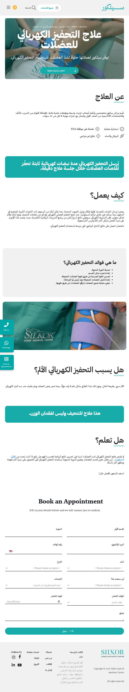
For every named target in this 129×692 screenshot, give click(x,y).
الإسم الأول (119, 528)
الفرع (59, 561)
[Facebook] (20, 657)
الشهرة (59, 528)
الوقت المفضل (118, 596)
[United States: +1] (8, 551)
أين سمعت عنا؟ (117, 578)
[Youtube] (19, 665)
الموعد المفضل (56, 596)
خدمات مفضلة (33, 652)
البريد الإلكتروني (117, 544)
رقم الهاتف (57, 544)
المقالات (49, 664)
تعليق (121, 613)
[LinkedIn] (13, 665)
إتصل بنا (48, 670)
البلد (122, 561)
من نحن (48, 658)
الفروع (36, 664)
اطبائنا (36, 658)
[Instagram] (13, 657)
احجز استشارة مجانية (55, 70)
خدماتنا (49, 652)
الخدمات (58, 578)
